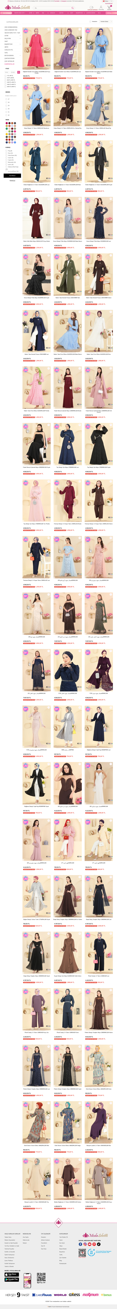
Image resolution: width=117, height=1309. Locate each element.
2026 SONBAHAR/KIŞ (11, 27)
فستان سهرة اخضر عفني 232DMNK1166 (98, 637)
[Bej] (15, 126)
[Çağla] (15, 129)
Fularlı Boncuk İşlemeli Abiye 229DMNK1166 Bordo (67, 410)
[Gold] (7, 134)
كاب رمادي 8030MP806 (68, 750)
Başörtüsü (62, 1251)
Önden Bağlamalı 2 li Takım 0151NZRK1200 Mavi (67, 184)
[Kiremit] (7, 140)
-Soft (49, 1306)
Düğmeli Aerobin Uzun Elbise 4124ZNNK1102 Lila (68, 71)
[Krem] (15, 140)
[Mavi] (15, 142)
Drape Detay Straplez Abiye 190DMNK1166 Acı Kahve (67, 919)
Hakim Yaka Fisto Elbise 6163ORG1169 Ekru (99, 354)
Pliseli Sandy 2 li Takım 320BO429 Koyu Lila (36, 1032)
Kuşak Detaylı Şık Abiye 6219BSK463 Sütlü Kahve (67, 976)
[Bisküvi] (9, 129)
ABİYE (37, 13)
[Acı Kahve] (9, 123)
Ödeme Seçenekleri (10, 1240)
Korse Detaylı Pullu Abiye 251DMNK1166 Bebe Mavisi (67, 241)
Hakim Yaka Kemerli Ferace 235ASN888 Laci (37, 354)
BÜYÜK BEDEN (61, 13)
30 (8, 108)
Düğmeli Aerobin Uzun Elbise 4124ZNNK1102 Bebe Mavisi (98, 72)
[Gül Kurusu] (12, 134)
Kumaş (8, 147)
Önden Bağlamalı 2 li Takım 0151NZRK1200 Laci (37, 184)
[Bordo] (12, 129)
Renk (7, 119)
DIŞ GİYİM (43, 13)
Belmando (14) (12, 162)
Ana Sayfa (25, 1237)
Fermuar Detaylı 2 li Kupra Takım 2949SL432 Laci (36, 580)
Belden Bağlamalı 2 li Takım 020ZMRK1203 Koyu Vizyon (99, 1202)
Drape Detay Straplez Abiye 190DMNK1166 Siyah (36, 976)
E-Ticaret (53, 1306)
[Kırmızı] (9, 140)
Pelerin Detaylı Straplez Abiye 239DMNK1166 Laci (36, 1089)
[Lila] (12, 142)
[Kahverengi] (15, 137)
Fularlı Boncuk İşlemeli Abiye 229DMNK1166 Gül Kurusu (99, 411)
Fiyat (7, 68)
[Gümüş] (15, 134)
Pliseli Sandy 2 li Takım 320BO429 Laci (98, 976)
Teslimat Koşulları (9, 1249)
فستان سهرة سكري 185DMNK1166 (99, 806)
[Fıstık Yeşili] (9, 131)
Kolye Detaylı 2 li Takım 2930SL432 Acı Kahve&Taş (67, 128)
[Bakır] (9, 126)
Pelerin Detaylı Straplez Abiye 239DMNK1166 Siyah (67, 1089)
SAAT (71, 13)
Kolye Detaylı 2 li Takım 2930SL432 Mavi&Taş (98, 128)
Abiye (60, 1246)
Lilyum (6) (10, 157)
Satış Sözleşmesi (9, 1257)
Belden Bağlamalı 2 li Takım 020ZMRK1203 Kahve (67, 1202)
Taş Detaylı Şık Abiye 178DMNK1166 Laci (67, 467)
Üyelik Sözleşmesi (9, 1254)
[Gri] (9, 134)
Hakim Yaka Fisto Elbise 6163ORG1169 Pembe (36, 410)
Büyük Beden (63, 1249)
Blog (60, 1260)
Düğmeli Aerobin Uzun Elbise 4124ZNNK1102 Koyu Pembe (36, 72)
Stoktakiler (94, 21)
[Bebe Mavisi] (12, 126)
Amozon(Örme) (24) (13, 171)
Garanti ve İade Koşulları (11, 1243)
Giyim (61, 1240)
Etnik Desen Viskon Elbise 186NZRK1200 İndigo (68, 1145)
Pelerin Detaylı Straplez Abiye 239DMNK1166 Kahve (99, 1032)
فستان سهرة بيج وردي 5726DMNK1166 (37, 750)
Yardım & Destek (9, 1266)
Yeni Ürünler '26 (63, 1237)
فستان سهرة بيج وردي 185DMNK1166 (36, 863)
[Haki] (7, 137)
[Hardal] (9, 137)
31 (8, 112)
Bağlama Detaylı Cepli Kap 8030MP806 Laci (99, 750)
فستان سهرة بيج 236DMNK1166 (36, 637)
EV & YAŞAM (100, 13)
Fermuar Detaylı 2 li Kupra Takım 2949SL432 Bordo (67, 524)
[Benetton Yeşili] (7, 129)
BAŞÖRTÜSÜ (79, 13)
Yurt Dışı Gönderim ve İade (12, 1246)
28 (8, 102)
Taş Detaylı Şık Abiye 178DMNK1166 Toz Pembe (36, 524)
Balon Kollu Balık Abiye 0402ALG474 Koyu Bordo (36, 241)
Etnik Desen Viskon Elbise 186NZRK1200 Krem (98, 1089)
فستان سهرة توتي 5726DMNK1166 (99, 693)
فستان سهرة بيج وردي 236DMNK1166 (98, 580)
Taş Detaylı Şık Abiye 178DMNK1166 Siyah (98, 467)
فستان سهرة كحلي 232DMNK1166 (36, 693)
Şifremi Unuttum (45, 1240)
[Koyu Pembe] (7, 123)
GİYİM (30, 13)
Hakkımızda (26, 1240)
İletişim (25, 1243)
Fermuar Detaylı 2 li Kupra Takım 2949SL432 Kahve (99, 524)
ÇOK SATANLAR (9, 61)
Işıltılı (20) (10, 164)
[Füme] (12, 131)
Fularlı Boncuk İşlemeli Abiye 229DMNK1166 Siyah (36, 467)
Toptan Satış (8, 1237)
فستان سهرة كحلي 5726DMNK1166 (67, 693)
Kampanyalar (62, 1263)
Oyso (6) (10, 153)
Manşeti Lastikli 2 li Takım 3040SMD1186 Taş (36, 1202)
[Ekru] (7, 131)
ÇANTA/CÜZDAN (90, 13)
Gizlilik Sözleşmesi (10, 1263)
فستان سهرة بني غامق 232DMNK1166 (68, 637)
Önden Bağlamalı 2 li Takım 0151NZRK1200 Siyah (98, 184)
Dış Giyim (62, 1243)
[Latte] (9, 142)
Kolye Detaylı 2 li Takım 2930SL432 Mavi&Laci (36, 128)
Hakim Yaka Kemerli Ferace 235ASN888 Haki (68, 297)
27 (8, 99)
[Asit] (7, 126)
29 (8, 105)
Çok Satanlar (62, 1257)
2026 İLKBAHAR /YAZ (11, 30)
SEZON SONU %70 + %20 (19, 13)
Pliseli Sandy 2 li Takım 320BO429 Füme (68, 1032)
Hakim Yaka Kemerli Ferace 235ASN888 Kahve (98, 297)
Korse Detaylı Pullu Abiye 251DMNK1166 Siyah (36, 297)
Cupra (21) (11, 160)
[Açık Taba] (12, 123)
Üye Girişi (43, 1249)
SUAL (6, 52)
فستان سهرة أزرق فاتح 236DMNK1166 (68, 580)
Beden (8, 92)
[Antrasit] (15, 123)
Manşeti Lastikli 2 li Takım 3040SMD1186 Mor (99, 1145)
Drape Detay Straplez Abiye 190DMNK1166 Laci (98, 919)
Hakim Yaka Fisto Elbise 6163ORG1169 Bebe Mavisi (68, 354)
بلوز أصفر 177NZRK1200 (98, 863)
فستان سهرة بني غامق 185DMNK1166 (68, 806)
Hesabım (43, 1237)
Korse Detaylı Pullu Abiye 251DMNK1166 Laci (99, 241)
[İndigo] (12, 137)
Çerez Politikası (9, 1260)
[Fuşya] (15, 131)
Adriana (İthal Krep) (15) (12, 168)
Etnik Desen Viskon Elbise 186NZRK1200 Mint (36, 1145)
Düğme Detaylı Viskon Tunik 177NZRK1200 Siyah (36, 919)
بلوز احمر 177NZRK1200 (67, 863)
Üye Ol (43, 1246)
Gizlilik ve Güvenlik (10, 1251)
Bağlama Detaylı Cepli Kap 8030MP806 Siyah (36, 806)
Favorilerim (44, 1243)
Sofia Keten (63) (12, 155)
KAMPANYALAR (9, 64)
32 (8, 115)
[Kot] (12, 140)
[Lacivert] (7, 142)
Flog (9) (10, 151)
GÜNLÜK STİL (52, 13)
